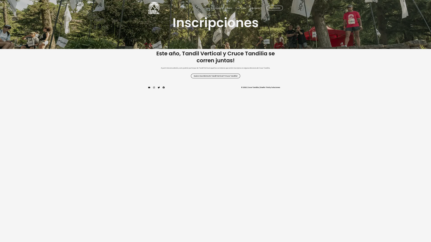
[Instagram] (154, 87)
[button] (275, 8)
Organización (255, 8)
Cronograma (218, 8)
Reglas (229, 8)
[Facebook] (164, 87)
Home (207, 8)
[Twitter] (159, 87)
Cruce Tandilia (241, 8)
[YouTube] (149, 87)
